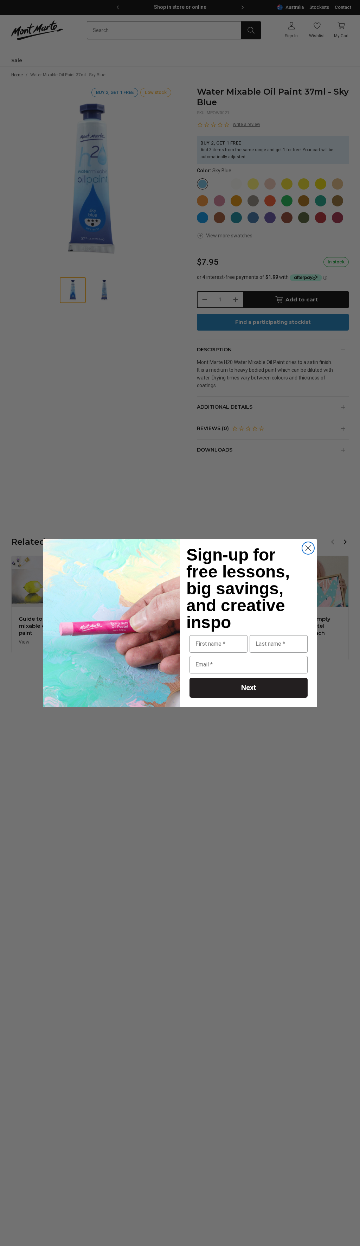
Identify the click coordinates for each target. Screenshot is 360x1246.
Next (248, 687)
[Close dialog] (308, 548)
